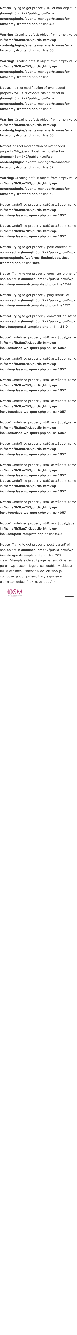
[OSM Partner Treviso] (15, 593)
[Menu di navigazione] (69, 593)
